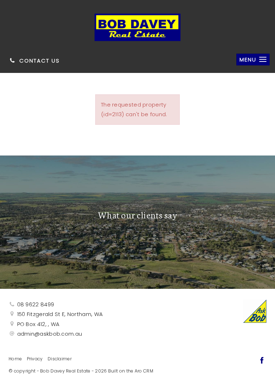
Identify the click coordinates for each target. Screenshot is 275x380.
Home (15, 359)
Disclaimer (60, 359)
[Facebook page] (261, 361)
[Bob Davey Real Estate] (137, 25)
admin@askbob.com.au (49, 333)
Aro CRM (144, 371)
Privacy (35, 359)
